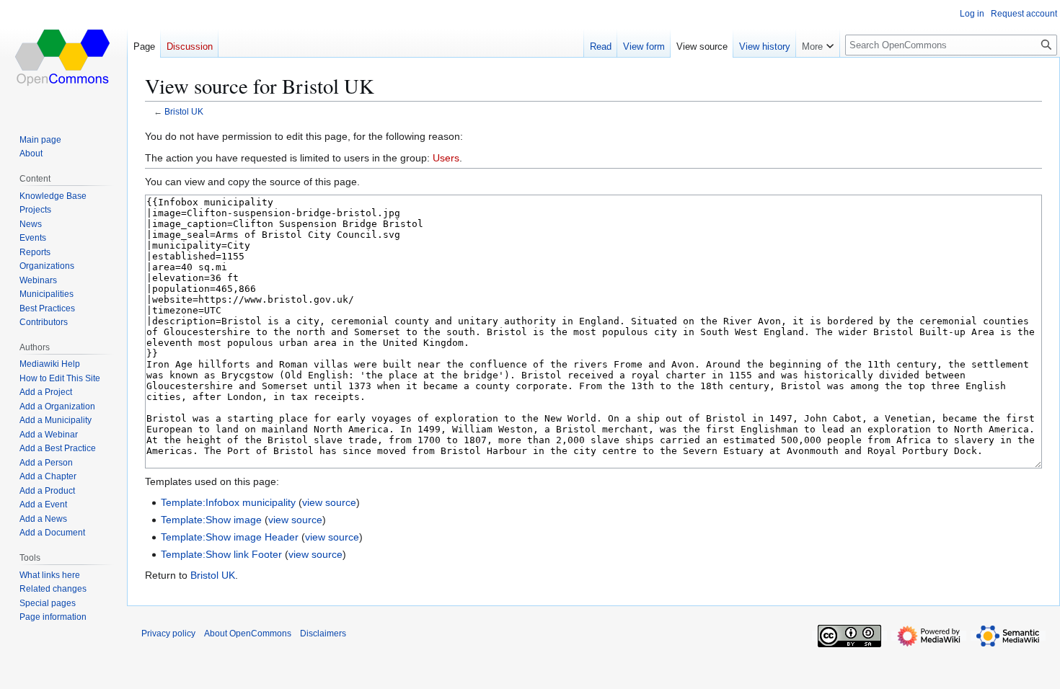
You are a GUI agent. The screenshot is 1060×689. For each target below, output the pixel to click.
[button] (817, 43)
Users (446, 158)
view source (329, 502)
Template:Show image (211, 519)
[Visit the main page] (63, 57)
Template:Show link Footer (221, 554)
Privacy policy (168, 633)
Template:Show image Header (230, 537)
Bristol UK (183, 111)
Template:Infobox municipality (228, 502)
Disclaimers (323, 633)
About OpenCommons (247, 633)
